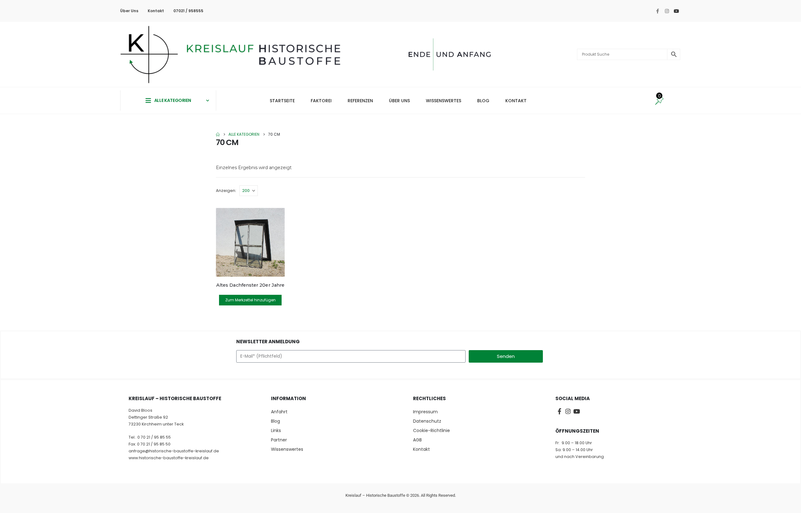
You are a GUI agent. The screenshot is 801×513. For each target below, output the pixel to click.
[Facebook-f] (657, 11)
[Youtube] (676, 11)
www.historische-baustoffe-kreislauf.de (169, 457)
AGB (417, 440)
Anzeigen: (226, 191)
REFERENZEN (360, 101)
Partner (279, 440)
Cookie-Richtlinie (431, 430)
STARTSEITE (282, 101)
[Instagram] (666, 11)
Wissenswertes (287, 449)
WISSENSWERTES (443, 101)
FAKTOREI (321, 101)
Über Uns (129, 10)
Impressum (425, 412)
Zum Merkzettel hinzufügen (250, 300)
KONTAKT (516, 101)
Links (276, 430)
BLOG (483, 101)
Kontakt (156, 10)
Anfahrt (279, 412)
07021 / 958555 (188, 10)
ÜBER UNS (399, 101)
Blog (275, 421)
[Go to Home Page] (218, 134)
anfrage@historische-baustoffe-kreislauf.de (174, 451)
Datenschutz (427, 421)
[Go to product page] (250, 242)
